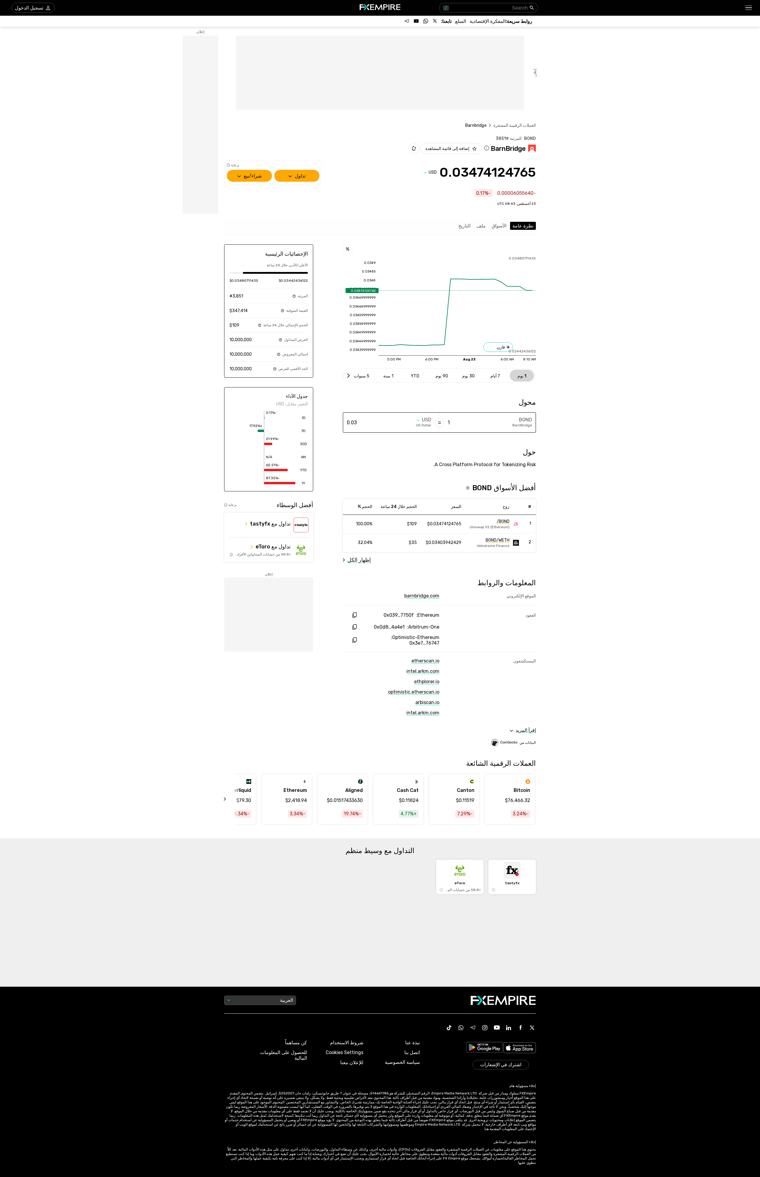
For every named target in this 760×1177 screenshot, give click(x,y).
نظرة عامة (522, 226)
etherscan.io (425, 661)
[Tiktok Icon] (449, 1027)
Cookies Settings (344, 1052)
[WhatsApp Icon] (461, 1027)
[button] (748, 7)
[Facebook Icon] (520, 1027)
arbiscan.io (427, 702)
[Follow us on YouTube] (416, 21)
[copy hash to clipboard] (354, 615)
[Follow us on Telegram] (406, 21)
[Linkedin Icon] (508, 1027)
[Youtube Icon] (496, 1027)
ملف (481, 226)
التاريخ (464, 226)
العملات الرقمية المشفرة (514, 125)
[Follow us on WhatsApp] (425, 21)
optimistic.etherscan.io (413, 692)
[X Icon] (532, 1027)
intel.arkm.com (422, 671)
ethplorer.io (426, 681)
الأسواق (499, 226)
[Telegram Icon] (472, 1027)
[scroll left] (231, 799)
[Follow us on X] (435, 21)
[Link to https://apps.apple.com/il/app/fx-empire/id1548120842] (519, 1048)
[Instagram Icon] (484, 1027)
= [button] (439, 422)
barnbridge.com (421, 596)
